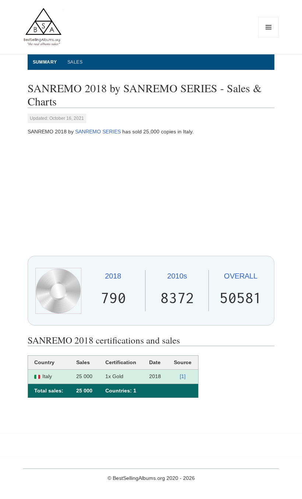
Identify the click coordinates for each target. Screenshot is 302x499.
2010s (177, 276)
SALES (74, 62)
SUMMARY (45, 62)
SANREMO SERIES (98, 131)
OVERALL (240, 276)
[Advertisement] (151, 195)
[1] (183, 376)
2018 (113, 276)
